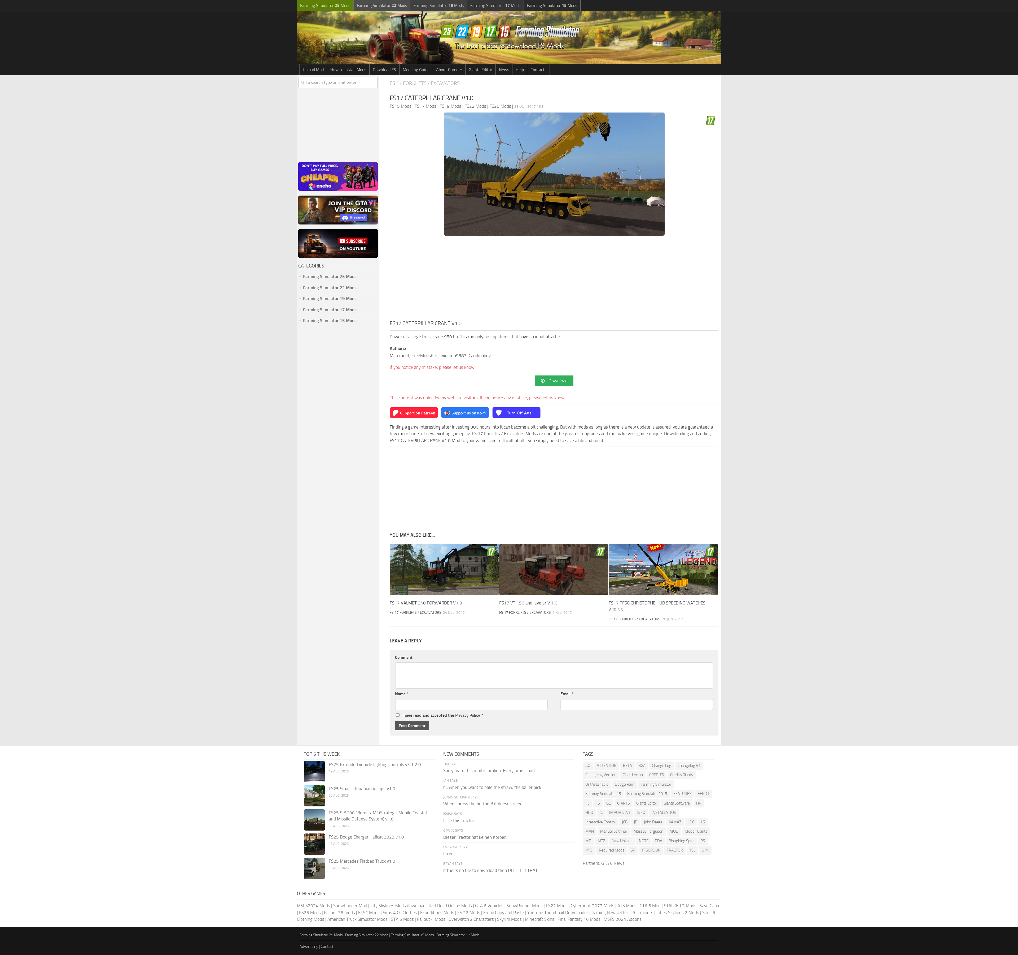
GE (608, 803)
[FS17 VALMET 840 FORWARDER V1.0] (444, 569)
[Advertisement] (554, 279)
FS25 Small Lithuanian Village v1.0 (362, 788)
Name (402, 693)
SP (633, 850)
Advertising (309, 946)
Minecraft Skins (539, 919)
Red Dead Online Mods (450, 905)
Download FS (384, 69)
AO (587, 765)
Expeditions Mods (437, 912)
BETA (627, 765)
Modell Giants (696, 831)
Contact (327, 946)
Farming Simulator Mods (325, 5)
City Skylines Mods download (397, 905)
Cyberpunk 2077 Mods (592, 905)
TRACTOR (675, 850)
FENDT (703, 793)
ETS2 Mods (369, 912)
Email (566, 693)
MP (588, 841)
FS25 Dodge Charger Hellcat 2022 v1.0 (366, 837)
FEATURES (682, 793)
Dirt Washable (596, 784)
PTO (589, 850)
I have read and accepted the (442, 715)
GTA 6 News (613, 863)
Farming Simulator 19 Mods (330, 298)
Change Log (661, 765)
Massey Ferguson (648, 831)
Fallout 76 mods (339, 912)
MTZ (601, 841)
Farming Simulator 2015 (647, 793)
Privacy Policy (467, 715)
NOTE (643, 841)
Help (520, 69)
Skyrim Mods (509, 919)
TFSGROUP (651, 850)
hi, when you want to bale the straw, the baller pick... (493, 787)
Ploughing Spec (681, 841)
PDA (658, 841)
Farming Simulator (656, 784)
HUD (589, 812)
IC (601, 812)
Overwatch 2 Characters (471, 919)
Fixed (448, 853)
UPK (705, 850)
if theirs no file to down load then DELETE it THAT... (492, 870)
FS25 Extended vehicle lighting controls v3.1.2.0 (375, 764)
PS (702, 841)
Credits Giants (681, 774)
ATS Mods (627, 905)
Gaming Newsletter (609, 912)
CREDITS (656, 774)
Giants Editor (480, 69)
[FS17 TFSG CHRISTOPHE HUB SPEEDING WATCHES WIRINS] (663, 569)
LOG (691, 822)
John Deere (653, 822)
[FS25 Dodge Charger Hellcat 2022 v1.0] (314, 844)
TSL (692, 850)
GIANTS (623, 803)
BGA (642, 765)
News (504, 69)
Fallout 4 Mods (431, 919)
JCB (625, 822)
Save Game (710, 905)
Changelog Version (600, 774)
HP (698, 803)
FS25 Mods (310, 912)
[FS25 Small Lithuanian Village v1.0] (314, 795)
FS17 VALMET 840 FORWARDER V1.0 (426, 603)
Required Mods (611, 850)
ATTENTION (607, 765)
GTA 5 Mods (402, 919)
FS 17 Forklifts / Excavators (425, 83)
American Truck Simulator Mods (357, 919)
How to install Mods (348, 69)
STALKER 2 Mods (680, 905)
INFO (641, 812)
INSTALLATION (664, 812)
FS (598, 803)
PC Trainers (642, 912)
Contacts (538, 69)
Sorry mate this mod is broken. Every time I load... (490, 770)
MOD (674, 831)
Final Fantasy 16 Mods (579, 919)
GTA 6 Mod (650, 905)
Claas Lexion (633, 774)
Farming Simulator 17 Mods (330, 309)
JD (636, 822)
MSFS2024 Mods (313, 905)
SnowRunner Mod (350, 905)
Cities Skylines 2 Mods (677, 912)
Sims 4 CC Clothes (400, 912)
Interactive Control (600, 822)
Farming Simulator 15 (603, 793)
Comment (404, 657)
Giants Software (677, 803)
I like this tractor (458, 820)
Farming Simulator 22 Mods (330, 287)
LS (703, 822)
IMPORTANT (619, 812)
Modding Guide (416, 69)
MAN (589, 831)
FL (587, 803)
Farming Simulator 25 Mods (321, 935)
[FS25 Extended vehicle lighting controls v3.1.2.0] (314, 771)
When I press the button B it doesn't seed (483, 803)
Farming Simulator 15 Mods (330, 320)
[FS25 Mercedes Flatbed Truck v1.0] (314, 868)
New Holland (622, 841)
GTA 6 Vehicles (489, 905)
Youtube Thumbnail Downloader (557, 912)
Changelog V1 (689, 765)
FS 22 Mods (468, 912)
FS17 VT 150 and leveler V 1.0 (528, 603)
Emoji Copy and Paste (503, 912)
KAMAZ (675, 822)
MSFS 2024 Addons (623, 919)
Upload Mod (313, 69)
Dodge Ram (624, 784)
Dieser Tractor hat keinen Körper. (475, 837)
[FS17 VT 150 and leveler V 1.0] (553, 569)
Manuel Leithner (613, 831)
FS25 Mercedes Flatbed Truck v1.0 (362, 861)
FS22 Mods (557, 905)
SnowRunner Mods (525, 905)
